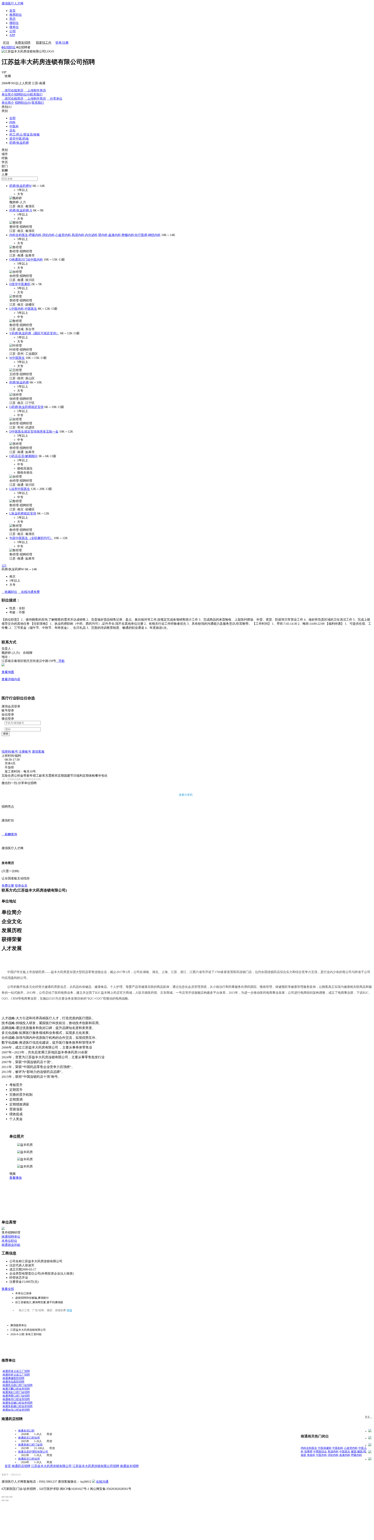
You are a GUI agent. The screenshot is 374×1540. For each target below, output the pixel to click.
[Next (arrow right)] (7, 1500)
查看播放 (15, 1177)
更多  (368, 1416)
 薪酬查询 (9, 834)
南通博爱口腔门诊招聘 (16, 1395)
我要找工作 (43, 42)
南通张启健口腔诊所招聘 (18, 1402)
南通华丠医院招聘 (13, 1381)
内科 (12, 122)
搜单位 (14, 27)
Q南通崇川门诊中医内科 (26, 259)
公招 (12, 31)
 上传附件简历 (35, 90)
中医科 (14, 126)
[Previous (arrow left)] (3, 1500)
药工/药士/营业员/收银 (24, 134)
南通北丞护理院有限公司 (33, 1451)
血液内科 (344, 1455)
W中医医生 (17, 357)
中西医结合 (320, 1451)
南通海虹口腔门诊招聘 (16, 1392)
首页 (12, 10)
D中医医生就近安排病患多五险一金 (33, 431)
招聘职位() (22, 94)
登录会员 (21, 885)
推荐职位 (15, 14)
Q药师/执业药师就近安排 (26, 407)
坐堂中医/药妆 (19, 138)
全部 (12, 118)
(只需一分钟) (10, 871)
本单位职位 (9, 1240)
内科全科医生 (309, 1448)
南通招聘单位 (11, 1236)
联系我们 (36, 94)
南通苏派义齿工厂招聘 (16, 1371)
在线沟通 (102, 1481)
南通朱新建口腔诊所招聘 (18, 1406)
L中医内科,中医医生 (23, 308)
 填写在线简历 (12, 90)
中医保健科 (325, 1448)
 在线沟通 (29, 591)
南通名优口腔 (26, 1430)
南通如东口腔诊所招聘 (16, 1409)
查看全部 (8, 1289)
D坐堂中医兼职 (19, 284)
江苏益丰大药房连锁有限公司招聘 (95, 1466)
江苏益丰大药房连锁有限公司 (51, 1466)
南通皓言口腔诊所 (29, 1437)
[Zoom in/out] (10, 1496)
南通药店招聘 (21, 1466)
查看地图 (8, 672)
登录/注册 (62, 42)
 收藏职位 (9, 591)
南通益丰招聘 (129, 1466)
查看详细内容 (11, 679)
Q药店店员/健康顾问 (23, 456)
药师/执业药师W (20, 185)
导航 (60, 661)
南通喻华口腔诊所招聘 (16, 1399)
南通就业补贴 (11, 1244)
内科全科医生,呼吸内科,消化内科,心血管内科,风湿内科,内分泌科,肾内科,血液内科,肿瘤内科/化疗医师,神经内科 (85, 235)
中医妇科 (337, 1448)
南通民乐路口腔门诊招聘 (18, 1385)
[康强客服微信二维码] (93, 1481)
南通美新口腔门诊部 (30, 1444)
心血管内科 (351, 1448)
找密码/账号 (10, 751)
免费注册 (8, 885)
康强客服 (38, 751)
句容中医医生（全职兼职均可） (31, 538)
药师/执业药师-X (20, 210)
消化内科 (333, 1455)
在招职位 (9, 47)
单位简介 (8, 94)
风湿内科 (333, 1451)
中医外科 (321, 1455)
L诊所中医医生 (19, 489)
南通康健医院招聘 (13, 1378)
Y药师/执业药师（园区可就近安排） (34, 333)
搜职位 (14, 23)
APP (12, 35)
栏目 (6, 42)
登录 (5, 733)
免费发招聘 (22, 42)
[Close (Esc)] (3, 1496)
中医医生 (344, 1451)
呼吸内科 (356, 1455)
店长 (12, 130)
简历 (12, 18)
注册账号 (25, 751)
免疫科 (311, 1455)
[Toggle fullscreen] (7, 1496)
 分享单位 (54, 98)
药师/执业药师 (19, 142)
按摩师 (308, 1451)
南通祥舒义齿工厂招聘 (16, 1374)
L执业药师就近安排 (22, 513)
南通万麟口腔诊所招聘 (16, 1388)
